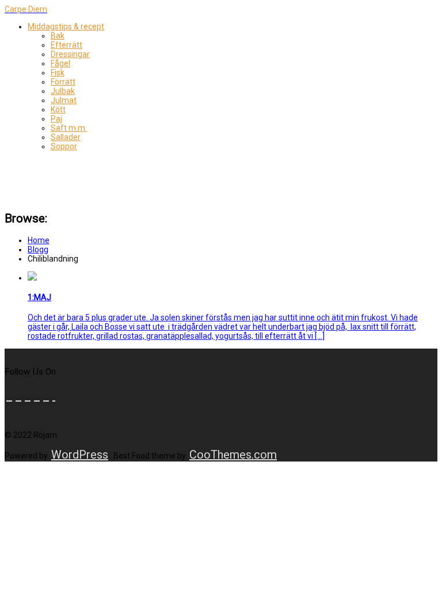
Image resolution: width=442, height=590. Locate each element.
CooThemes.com (233, 455)
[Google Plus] (46, 395)
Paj (56, 118)
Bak (57, 35)
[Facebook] (9, 395)
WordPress (79, 455)
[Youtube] (27, 395)
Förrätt (63, 81)
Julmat (64, 100)
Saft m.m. (69, 128)
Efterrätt (66, 45)
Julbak (63, 91)
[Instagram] (54, 395)
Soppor (64, 146)
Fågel (60, 63)
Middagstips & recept (66, 26)
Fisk (57, 72)
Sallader (66, 137)
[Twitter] (18, 395)
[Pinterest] (36, 395)
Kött (58, 109)
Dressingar (70, 54)
